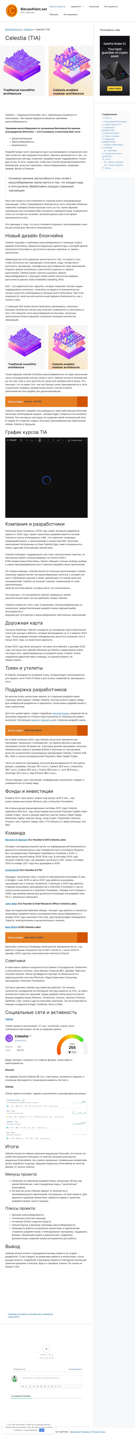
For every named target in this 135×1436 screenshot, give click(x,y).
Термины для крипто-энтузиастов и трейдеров (30, 1314)
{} (56, 1386)
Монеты (28, 29)
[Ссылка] (52, 1386)
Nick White (11, 927)
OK (41, 1430)
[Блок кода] (48, 1386)
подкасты (46, 720)
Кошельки (94, 6)
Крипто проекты (57, 6)
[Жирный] (23, 1386)
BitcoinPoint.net (34, 9)
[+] (59, 1386)
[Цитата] (45, 1386)
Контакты (86, 1431)
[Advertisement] (50, 106)
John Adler (11, 903)
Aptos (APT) (13, 1317)
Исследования (70, 14)
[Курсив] (26, 1386)
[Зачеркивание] (34, 1386)
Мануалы (54, 14)
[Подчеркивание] (30, 1386)
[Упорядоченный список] (37, 1386)
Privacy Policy (98, 1431)
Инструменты (110, 6)
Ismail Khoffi (12, 870)
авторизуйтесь (75, 1369)
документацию (61, 713)
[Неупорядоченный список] (41, 1386)
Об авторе (75, 1431)
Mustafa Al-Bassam (16, 839)
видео (34, 720)
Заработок (76, 6)
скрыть (107, 118)
